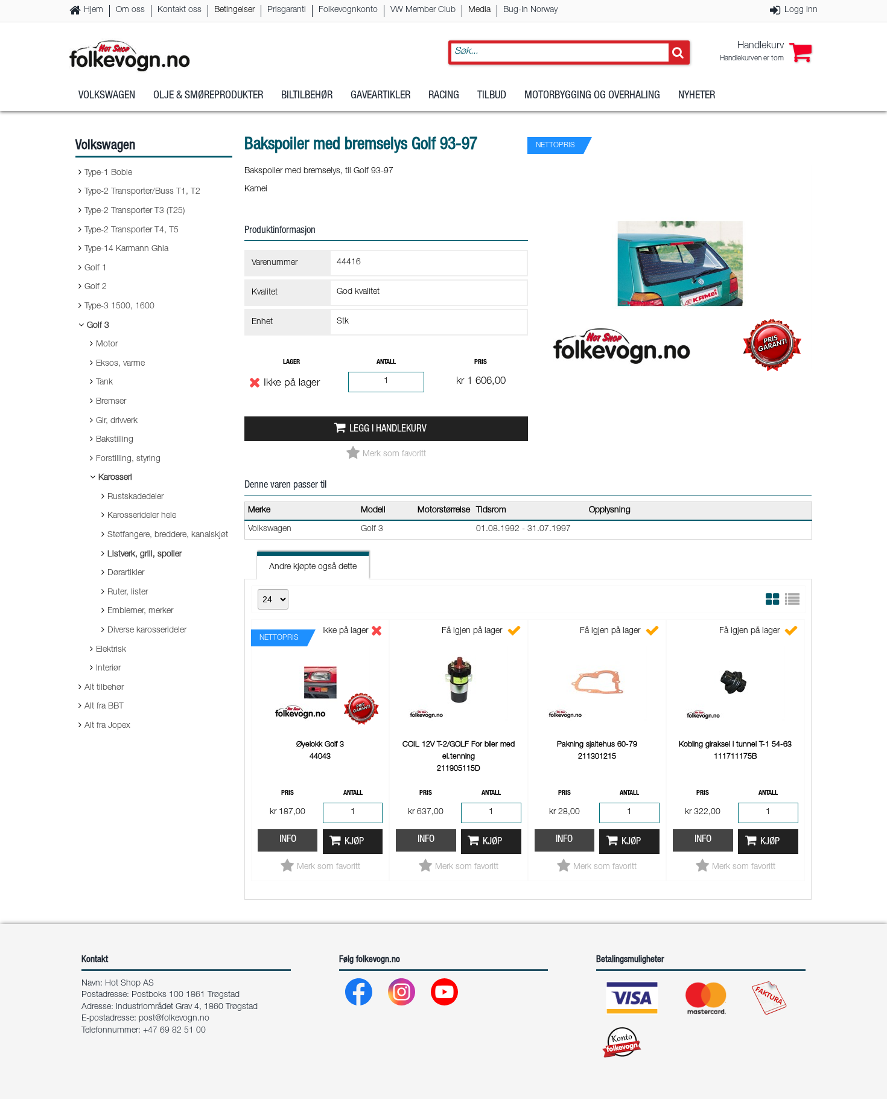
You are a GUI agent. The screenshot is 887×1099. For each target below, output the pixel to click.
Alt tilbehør (104, 688)
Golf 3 (98, 326)
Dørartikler (125, 573)
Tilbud (491, 96)
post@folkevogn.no (174, 1019)
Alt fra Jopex (107, 726)
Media (479, 10)
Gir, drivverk (117, 421)
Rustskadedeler (135, 497)
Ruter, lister (127, 592)
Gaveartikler (380, 96)
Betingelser (234, 10)
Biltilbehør (306, 96)
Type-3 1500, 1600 (119, 306)
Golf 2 (95, 287)
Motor (107, 344)
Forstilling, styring (128, 459)
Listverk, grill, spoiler (144, 554)
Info (287, 840)
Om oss (130, 10)
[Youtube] (445, 994)
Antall (386, 362)
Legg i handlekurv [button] (388, 429)
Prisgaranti (286, 10)
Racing (443, 96)
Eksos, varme (120, 364)
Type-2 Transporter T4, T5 (131, 230)
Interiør (108, 668)
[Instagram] (402, 994)
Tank (104, 382)
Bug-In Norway (530, 10)
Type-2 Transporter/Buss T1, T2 (142, 192)
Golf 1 (95, 268)
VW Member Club (423, 10)
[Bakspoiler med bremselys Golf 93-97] (676, 379)
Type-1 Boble (108, 173)
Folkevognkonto (348, 10)
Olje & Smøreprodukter (208, 96)
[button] (766, 52)
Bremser (111, 402)
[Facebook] (359, 994)
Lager (291, 362)
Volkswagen (106, 96)
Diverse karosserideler (146, 630)
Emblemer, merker (140, 611)
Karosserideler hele (141, 516)
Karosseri (115, 478)
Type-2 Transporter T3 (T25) (134, 211)
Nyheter (696, 96)
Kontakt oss (179, 10)
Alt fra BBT (104, 706)
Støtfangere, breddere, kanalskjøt (167, 535)
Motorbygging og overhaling (592, 96)
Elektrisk (111, 650)
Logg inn (801, 10)
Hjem (93, 10)
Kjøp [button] (354, 842)
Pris (480, 362)
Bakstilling (114, 440)
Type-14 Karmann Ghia (126, 249)
